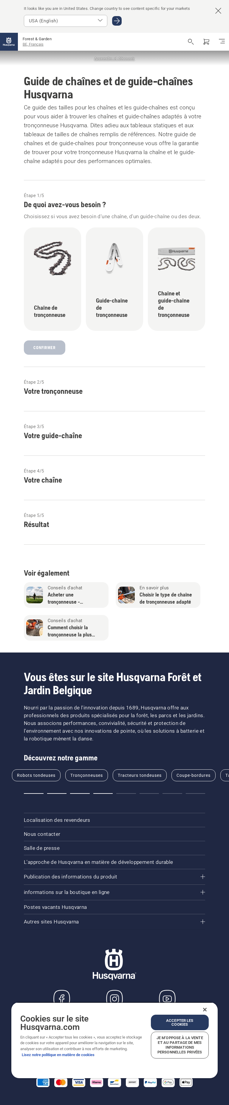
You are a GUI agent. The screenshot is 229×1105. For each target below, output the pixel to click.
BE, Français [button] (33, 44)
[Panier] (206, 42)
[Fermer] (204, 1009)
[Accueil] (9, 42)
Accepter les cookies (180, 1022)
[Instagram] (114, 999)
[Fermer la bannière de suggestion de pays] (218, 11)
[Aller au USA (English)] (117, 21)
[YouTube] (167, 999)
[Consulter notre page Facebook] (62, 999)
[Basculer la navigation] (222, 42)
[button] (34, 793)
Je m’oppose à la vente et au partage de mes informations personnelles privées (180, 1045)
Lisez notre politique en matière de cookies (58, 1055)
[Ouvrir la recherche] (191, 42)
